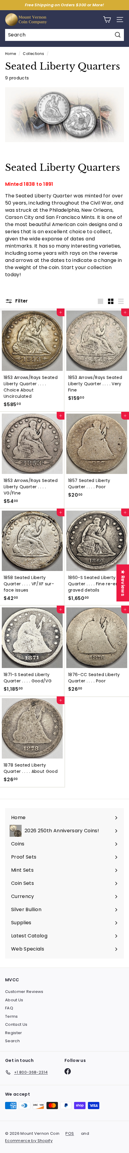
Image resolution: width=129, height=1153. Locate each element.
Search (12, 1041)
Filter (21, 301)
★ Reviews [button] (122, 583)
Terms (11, 1016)
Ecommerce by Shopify (28, 1140)
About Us (14, 1000)
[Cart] (107, 19)
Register (13, 1033)
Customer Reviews (24, 991)
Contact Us (16, 1024)
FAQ (9, 1008)
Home (10, 53)
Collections (33, 53)
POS (69, 1133)
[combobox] (64, 35)
